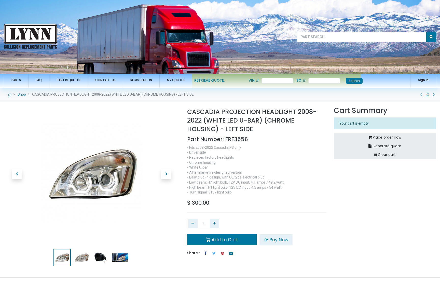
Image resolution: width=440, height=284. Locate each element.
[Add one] (214, 223)
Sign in (423, 80)
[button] (17, 174)
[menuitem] (16, 80)
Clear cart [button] (386, 154)
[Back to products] (427, 94)
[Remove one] (193, 223)
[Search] (431, 37)
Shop (22, 94)
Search (354, 81)
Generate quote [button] (386, 145)
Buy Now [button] (278, 240)
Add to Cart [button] (224, 240)
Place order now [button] (386, 137)
